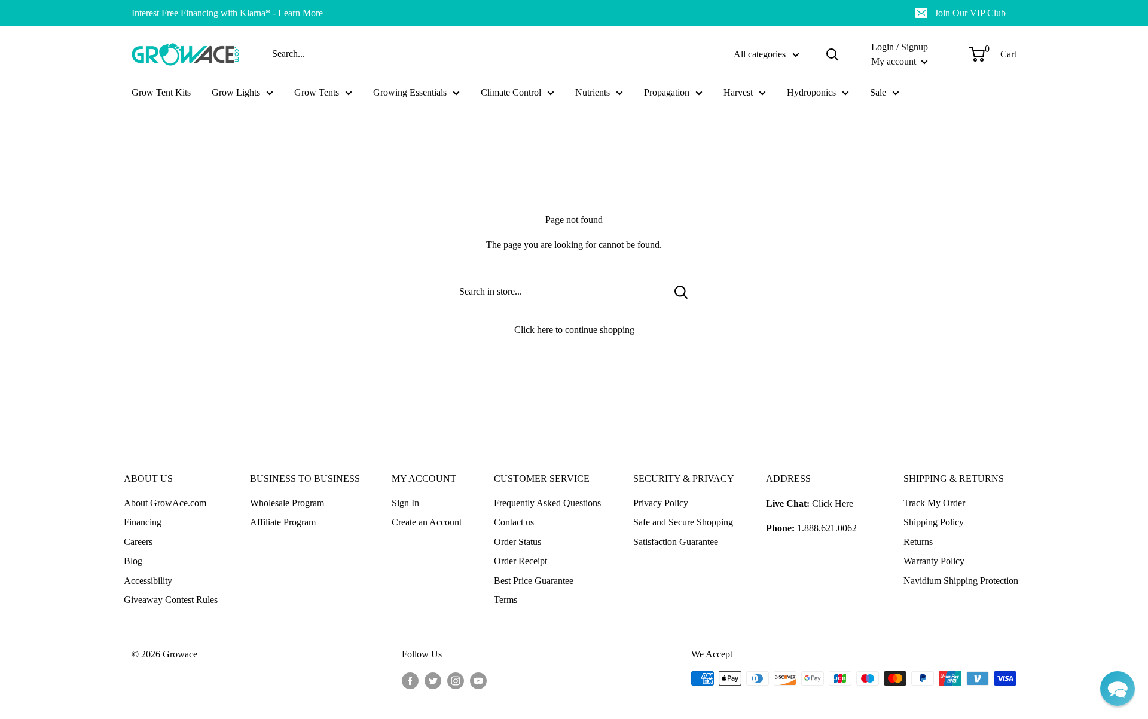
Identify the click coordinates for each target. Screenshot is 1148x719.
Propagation (666, 92)
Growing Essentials (410, 92)
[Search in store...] (681, 291)
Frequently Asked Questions (547, 503)
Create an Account (427, 522)
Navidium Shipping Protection (960, 581)
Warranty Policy (933, 561)
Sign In (405, 503)
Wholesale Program (287, 503)
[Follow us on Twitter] (433, 680)
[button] (1117, 688)
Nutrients (592, 92)
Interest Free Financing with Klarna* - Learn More (227, 13)
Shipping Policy (933, 522)
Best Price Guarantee (533, 581)
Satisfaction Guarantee (675, 542)
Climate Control (511, 92)
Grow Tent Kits (161, 92)
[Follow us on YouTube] (478, 680)
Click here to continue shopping (574, 330)
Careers (138, 542)
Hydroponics (811, 92)
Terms (505, 600)
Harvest (738, 92)
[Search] (832, 54)
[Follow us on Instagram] (455, 680)
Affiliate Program (283, 522)
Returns (918, 542)
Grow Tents (316, 92)
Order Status (517, 542)
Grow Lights (236, 92)
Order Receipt (520, 561)
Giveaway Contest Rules (171, 600)
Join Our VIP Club (970, 13)
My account (894, 61)
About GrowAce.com (165, 503)
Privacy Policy (660, 503)
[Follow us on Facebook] (410, 680)
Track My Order (934, 503)
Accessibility (148, 581)
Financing (142, 522)
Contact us (514, 522)
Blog (133, 561)
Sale (878, 92)
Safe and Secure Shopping (683, 522)
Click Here (832, 503)
